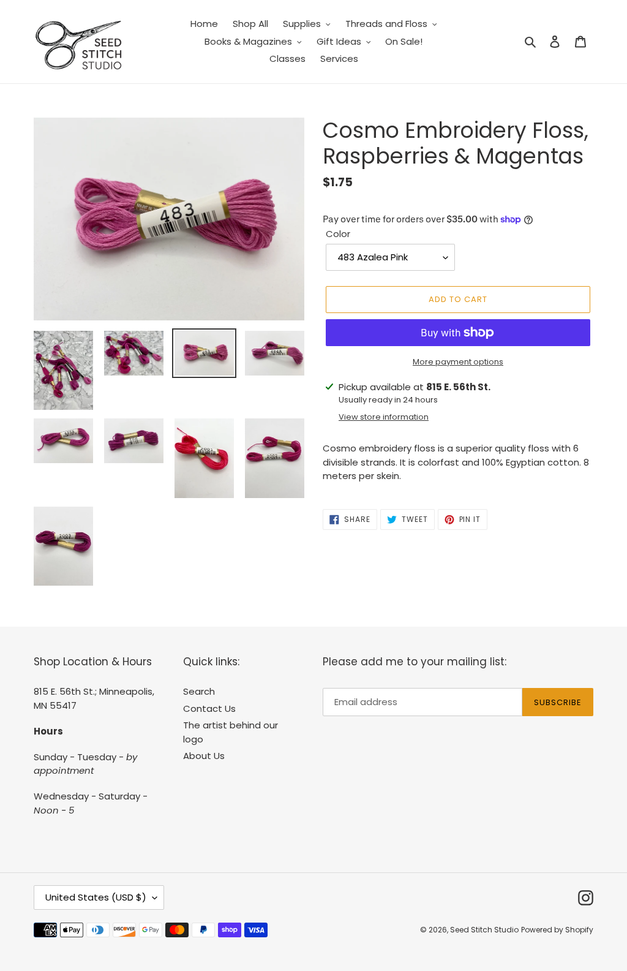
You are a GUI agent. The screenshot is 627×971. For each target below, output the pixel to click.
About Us (204, 755)
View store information (384, 417)
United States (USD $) (95, 897)
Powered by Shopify (557, 929)
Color (338, 233)
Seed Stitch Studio (484, 929)
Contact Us (209, 708)
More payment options (458, 362)
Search (199, 691)
